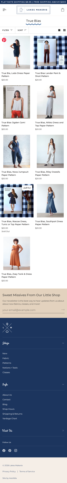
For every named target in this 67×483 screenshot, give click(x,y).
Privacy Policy (9, 471)
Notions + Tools (9, 367)
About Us (7, 395)
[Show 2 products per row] (64, 30)
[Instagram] (15, 450)
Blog (4, 404)
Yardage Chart (9, 418)
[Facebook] (3, 450)
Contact (6, 399)
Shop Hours (8, 409)
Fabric (5, 358)
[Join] (62, 309)
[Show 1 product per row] (59, 30)
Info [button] (5, 384)
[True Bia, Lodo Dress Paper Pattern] (17, 52)
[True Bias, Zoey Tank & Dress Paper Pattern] (17, 253)
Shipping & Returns (12, 414)
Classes (6, 372)
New (4, 353)
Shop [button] (5, 343)
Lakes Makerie (16, 465)
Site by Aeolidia (9, 478)
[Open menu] (7, 10)
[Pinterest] (9, 450)
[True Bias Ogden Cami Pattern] (17, 102)
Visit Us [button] (7, 430)
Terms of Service (27, 471)
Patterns (6, 363)
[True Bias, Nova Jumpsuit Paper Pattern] (17, 151)
